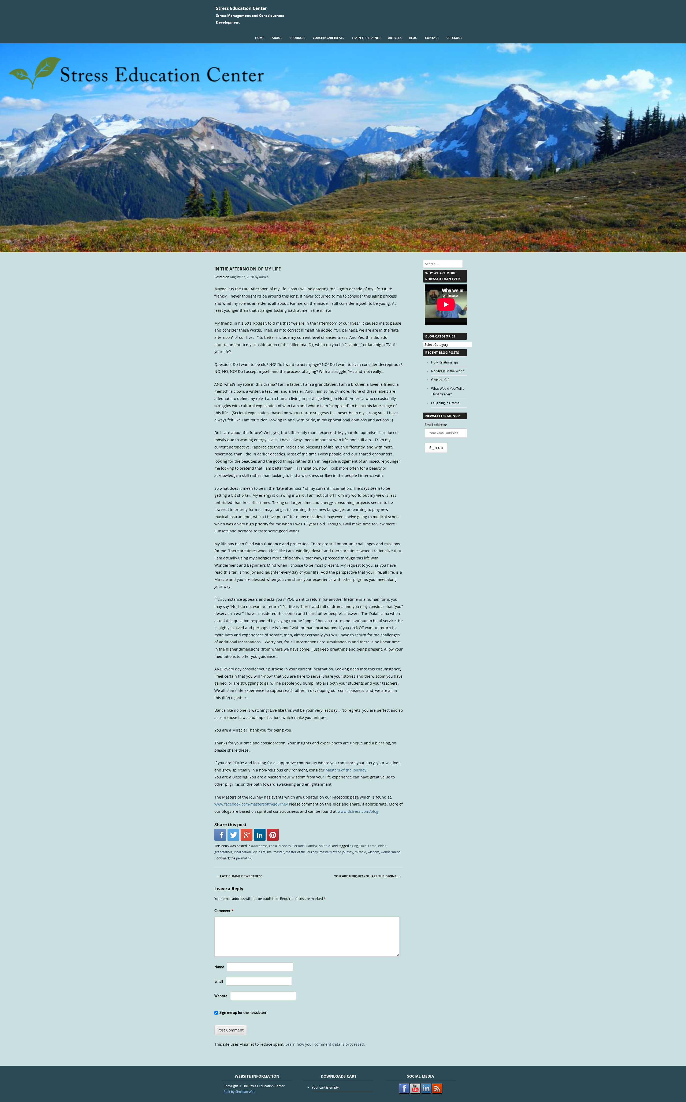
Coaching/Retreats (328, 38)
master (278, 852)
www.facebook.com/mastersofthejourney (251, 804)
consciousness (280, 846)
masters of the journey (336, 852)
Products (297, 38)
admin (264, 277)
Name (219, 966)
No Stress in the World (447, 371)
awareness (259, 846)
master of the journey (302, 852)
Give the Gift (440, 379)
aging (354, 846)
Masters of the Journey (346, 770)
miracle (360, 852)
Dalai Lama (368, 846)
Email (218, 981)
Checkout (454, 38)
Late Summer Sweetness (239, 876)
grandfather (223, 852)
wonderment (390, 852)
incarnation (242, 852)
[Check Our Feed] (436, 1092)
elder (382, 846)
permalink (243, 858)
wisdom (373, 852)
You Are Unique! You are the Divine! (367, 876)
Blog (413, 38)
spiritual (325, 846)
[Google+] (246, 835)
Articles (394, 38)
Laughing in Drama (445, 403)
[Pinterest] (273, 835)
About (277, 38)
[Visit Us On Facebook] (403, 1092)
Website (220, 995)
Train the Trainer (366, 38)
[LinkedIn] (260, 835)
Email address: (436, 424)
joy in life (259, 852)
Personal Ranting (305, 846)
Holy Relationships (444, 362)
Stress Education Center (241, 8)
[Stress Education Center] (343, 250)
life (269, 852)
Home (259, 38)
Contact (432, 38)
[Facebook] (220, 835)
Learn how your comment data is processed (324, 1044)
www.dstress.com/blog (358, 811)
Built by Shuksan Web (239, 1091)
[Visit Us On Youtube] (414, 1092)
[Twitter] (233, 835)
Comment (223, 910)
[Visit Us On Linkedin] (425, 1092)
